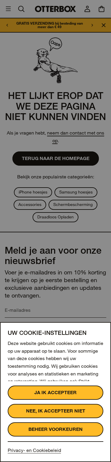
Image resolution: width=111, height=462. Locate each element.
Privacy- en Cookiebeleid (34, 450)
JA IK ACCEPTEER (55, 392)
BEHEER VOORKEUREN (55, 429)
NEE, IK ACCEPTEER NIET (55, 411)
